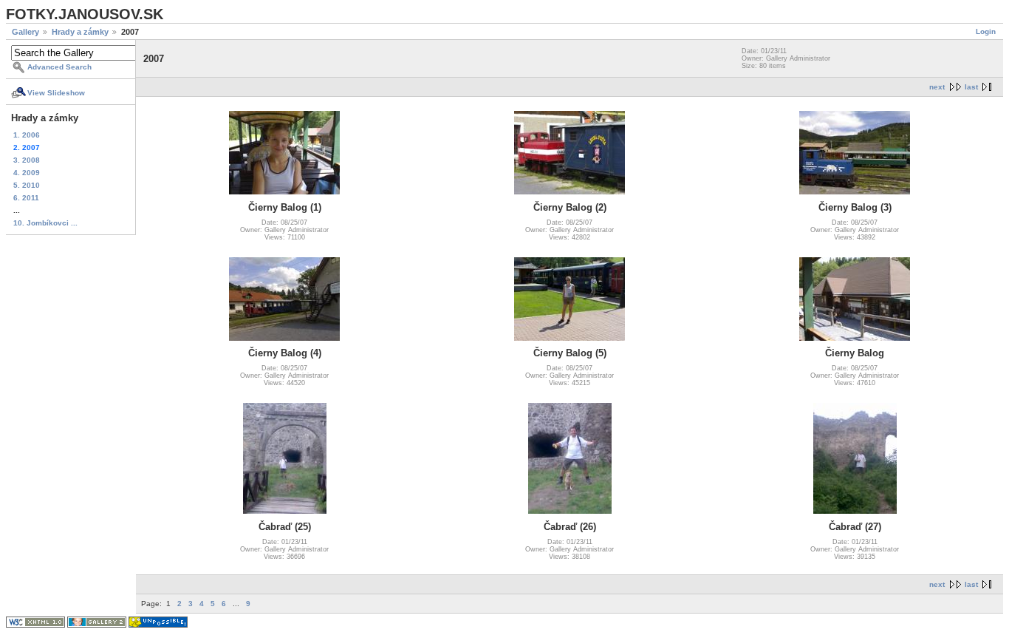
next (937, 87)
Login (986, 31)
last (971, 87)
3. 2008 (26, 160)
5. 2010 (26, 185)
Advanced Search (59, 67)
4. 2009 (26, 173)
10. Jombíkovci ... (45, 223)
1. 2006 (26, 135)
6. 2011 (26, 198)
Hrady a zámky (80, 31)
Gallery (25, 31)
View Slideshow (56, 93)
